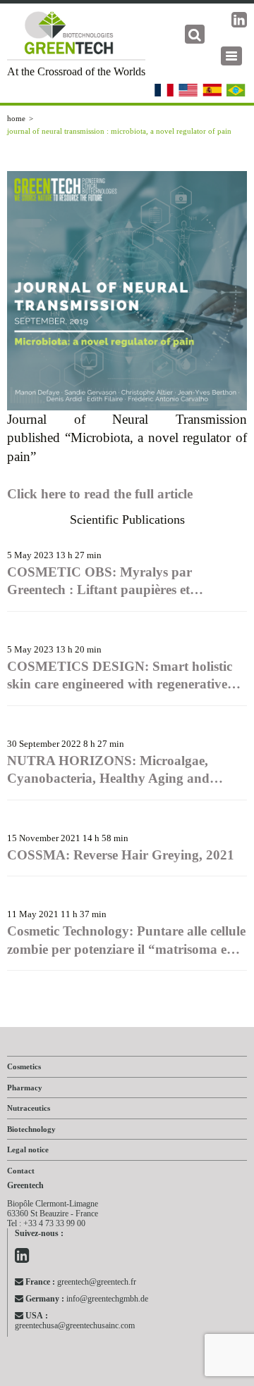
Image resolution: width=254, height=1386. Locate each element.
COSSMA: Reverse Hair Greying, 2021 (120, 855)
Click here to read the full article (100, 493)
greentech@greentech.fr (80, 1282)
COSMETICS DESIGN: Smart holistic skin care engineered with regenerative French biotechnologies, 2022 (119, 676)
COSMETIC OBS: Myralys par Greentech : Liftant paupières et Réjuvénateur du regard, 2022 (99, 582)
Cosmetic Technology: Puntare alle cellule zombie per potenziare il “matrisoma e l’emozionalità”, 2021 (126, 941)
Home (16, 118)
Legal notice (28, 1149)
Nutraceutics (28, 1108)
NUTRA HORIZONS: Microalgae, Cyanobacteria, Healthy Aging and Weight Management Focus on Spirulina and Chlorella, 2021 (124, 770)
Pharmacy (24, 1087)
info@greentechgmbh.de (86, 1298)
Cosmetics (24, 1066)
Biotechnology (31, 1129)
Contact (21, 1170)
